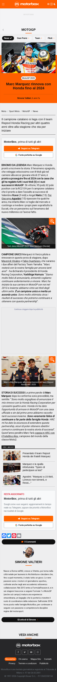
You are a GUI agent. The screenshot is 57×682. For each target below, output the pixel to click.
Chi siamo (23, 659)
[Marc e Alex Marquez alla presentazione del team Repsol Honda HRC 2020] (28, 371)
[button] (18, 652)
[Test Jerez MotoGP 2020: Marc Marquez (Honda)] (28, 233)
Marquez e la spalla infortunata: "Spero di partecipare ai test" (34, 467)
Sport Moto (14, 111)
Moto (4, 111)
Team (37, 38)
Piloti (50, 38)
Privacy (12, 663)
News (6, 38)
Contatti (47, 659)
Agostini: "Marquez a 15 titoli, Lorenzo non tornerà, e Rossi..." (38, 479)
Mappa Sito (36, 659)
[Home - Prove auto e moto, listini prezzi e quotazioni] (27, 4)
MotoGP (26, 111)
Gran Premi (22, 38)
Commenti (30, 542)
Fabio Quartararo (31, 261)
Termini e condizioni (27, 663)
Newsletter (10, 659)
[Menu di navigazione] (3, 4)
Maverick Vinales (11, 261)
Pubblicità (44, 663)
